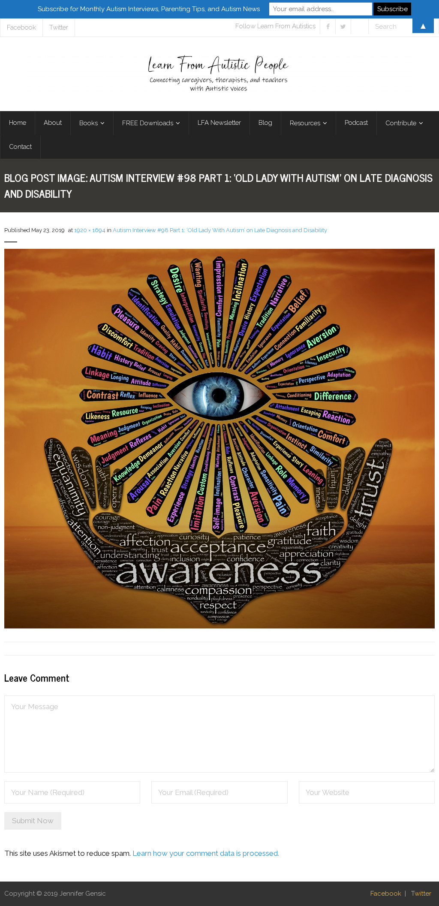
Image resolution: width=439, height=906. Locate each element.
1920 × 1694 (89, 230)
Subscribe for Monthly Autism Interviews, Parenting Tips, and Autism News (149, 9)
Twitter (421, 893)
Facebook (385, 893)
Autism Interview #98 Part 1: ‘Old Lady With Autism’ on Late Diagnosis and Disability (220, 230)
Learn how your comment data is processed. (205, 853)
